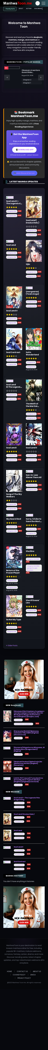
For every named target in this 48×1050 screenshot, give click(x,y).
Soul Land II (31, 447)
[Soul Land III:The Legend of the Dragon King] (9, 380)
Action (28, 8)
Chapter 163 (11, 216)
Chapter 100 (28, 83)
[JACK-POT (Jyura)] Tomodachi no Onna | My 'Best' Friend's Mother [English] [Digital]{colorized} (28, 780)
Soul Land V (12, 310)
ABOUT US (37, 971)
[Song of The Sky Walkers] (14, 481)
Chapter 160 (11, 319)
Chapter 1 (18, 720)
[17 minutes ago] (19, 504)
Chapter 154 (11, 509)
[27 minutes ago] (28, 573)
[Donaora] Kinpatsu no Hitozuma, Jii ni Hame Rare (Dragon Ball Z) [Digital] (29, 749)
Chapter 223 (12, 587)
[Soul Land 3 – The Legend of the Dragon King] (10, 197)
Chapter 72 (31, 276)
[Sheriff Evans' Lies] (29, 596)
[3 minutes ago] (39, 272)
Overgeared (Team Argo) (32, 292)
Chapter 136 (11, 632)
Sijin (28, 264)
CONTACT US (22, 971)
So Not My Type (13, 619)
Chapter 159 (11, 323)
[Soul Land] (10, 241)
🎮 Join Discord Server (24, 173)
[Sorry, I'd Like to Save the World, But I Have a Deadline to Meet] (29, 515)
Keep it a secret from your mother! (31, 71)
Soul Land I (11, 447)
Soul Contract (13, 352)
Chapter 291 (11, 527)
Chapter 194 (31, 302)
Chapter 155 (11, 504)
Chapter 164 (11, 211)
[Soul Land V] (14, 297)
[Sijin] (34, 251)
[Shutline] (29, 547)
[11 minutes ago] (39, 455)
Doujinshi (38, 8)
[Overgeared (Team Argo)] (29, 287)
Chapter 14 (31, 367)
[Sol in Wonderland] (34, 339)
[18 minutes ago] (20, 508)
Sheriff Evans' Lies (32, 601)
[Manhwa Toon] (17, 3)
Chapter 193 (31, 306)
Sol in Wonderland (32, 353)
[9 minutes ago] (20, 455)
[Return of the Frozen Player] (14, 557)
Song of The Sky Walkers (14, 495)
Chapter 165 (11, 257)
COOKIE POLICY (19, 974)
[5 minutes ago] (19, 360)
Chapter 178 (31, 460)
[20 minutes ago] (40, 485)
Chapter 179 (11, 460)
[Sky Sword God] (10, 515)
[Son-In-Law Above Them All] (29, 471)
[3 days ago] (19, 631)
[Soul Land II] (34, 434)
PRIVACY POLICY (24, 978)
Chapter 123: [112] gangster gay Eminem (33, 568)
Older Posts (12, 645)
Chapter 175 (31, 235)
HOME (9, 971)
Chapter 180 (11, 455)
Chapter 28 (31, 418)
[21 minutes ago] (40, 489)
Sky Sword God (13, 518)
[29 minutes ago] (39, 610)
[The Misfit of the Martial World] (34, 390)
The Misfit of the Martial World (32, 406)
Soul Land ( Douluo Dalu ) (32, 221)
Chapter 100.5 (28, 80)
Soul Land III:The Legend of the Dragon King (13, 388)
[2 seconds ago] (19, 253)
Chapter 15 (31, 362)
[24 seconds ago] (39, 234)
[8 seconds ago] (39, 230)
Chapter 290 (12, 531)
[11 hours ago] (27, 719)
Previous (7, 77)
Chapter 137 (11, 627)
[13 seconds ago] (19, 215)
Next (41, 77)
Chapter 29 (31, 414)
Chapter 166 (11, 253)
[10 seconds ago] (19, 257)
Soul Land (11, 245)
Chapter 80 (31, 529)
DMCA (33, 974)
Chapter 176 (31, 231)
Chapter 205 (31, 490)
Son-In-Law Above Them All (33, 476)
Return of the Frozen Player (13, 571)
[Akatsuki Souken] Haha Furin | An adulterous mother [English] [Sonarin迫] (28, 763)
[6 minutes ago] (19, 395)
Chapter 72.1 (31, 272)
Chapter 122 (11, 395)
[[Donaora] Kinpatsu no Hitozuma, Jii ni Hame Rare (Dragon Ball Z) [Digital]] (6, 748)
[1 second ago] (20, 211)
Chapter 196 (11, 360)
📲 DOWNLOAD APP (24, 149)
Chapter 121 (11, 399)
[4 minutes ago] (19, 323)
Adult (21, 8)
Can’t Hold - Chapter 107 (23, 724)
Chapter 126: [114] (33, 559)
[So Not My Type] (14, 606)
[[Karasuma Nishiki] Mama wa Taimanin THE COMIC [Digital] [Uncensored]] (7, 736)
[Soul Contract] (14, 339)
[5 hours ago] (37, 723)
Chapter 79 (31, 533)
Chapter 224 (12, 581)
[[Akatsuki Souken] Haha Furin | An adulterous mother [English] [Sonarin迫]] (7, 766)
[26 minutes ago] (28, 562)
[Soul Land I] (14, 434)
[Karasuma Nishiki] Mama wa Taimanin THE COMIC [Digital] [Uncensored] (26, 733)
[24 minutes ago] (39, 529)
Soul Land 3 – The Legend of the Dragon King (13, 205)
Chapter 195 (11, 364)
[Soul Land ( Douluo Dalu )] (34, 207)
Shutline (30, 551)
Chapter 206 (31, 485)
